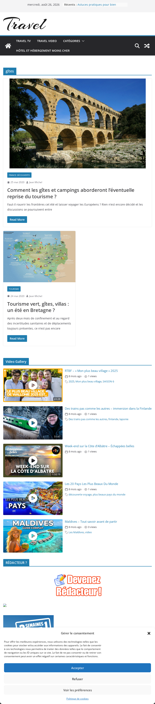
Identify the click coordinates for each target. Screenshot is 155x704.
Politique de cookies (77, 698)
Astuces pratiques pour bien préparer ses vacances (97, 6)
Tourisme (14, 288)
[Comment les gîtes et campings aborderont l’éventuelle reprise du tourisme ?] (77, 123)
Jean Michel (35, 182)
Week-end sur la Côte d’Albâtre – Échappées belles (99, 446)
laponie (123, 419)
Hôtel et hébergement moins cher (43, 50)
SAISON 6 (108, 381)
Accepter (77, 668)
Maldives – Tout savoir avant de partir (91, 521)
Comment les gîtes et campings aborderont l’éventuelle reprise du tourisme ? (70, 193)
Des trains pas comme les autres (88, 419)
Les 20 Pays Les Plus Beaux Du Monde (91, 484)
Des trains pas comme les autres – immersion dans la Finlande (108, 408)
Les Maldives (76, 532)
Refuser (77, 679)
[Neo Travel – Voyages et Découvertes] (8, 46)
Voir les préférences (77, 690)
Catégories (71, 41)
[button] (149, 633)
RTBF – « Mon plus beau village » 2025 (91, 371)
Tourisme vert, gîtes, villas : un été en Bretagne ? (38, 306)
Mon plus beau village (88, 381)
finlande (113, 419)
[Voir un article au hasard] (147, 46)
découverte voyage (80, 494)
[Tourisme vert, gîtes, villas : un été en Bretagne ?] (39, 256)
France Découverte (19, 175)
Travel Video (47, 41)
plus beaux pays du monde (109, 494)
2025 (71, 381)
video (88, 532)
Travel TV (23, 41)
